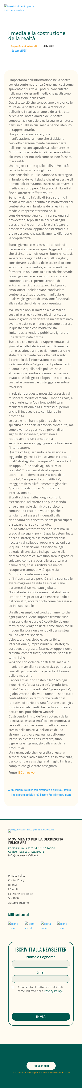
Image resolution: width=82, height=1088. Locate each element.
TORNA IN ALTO (41, 1066)
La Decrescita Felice (20, 894)
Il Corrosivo (26, 772)
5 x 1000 (13, 898)
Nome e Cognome (40, 957)
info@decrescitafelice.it (23, 855)
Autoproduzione (18, 902)
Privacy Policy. (53, 991)
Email (40, 972)
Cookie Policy (16, 880)
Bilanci (12, 884)
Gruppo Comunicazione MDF (24, 46)
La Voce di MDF (19, 50)
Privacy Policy (16, 875)
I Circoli (13, 889)
